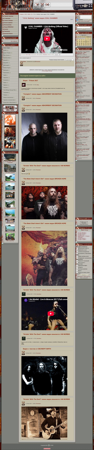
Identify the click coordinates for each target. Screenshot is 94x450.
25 (77, 44)
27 (81, 44)
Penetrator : (33, 98)
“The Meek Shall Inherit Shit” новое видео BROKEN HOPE (44, 179)
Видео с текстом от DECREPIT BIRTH (37, 349)
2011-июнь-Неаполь (10, 172)
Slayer (4, 82)
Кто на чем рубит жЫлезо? (82, 57)
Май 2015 (84, 35)
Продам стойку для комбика (82, 105)
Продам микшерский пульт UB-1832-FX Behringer (83, 112)
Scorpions (5, 80)
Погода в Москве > (82, 232)
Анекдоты (80, 267)
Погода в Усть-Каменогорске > (81, 235)
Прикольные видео (82, 265)
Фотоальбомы (7, 24)
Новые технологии (8, 97)
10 (90, 39)
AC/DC (5, 50)
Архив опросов (87, 276)
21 (83, 43)
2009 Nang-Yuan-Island (10, 190)
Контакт (6, 29)
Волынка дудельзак (80, 125)
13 (81, 41)
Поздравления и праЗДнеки (81, 54)
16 (88, 41)
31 (90, 44)
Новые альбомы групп (83, 256)
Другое (79, 270)
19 (79, 43)
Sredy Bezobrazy (80, 67)
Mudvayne (5, 70)
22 (85, 43)
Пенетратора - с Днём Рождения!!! (81, 53)
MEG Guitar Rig (10, 222)
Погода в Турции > (82, 239)
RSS (91, 11)
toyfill (77, 156)
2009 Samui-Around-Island (10, 181)
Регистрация (9, 11)
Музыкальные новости (83, 248)
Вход (14, 11)
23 (88, 43)
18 (77, 43)
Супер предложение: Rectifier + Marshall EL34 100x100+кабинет (83, 119)
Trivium (5, 94)
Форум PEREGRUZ (8, 27)
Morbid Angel (6, 67)
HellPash (78, 132)
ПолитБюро (79, 72)
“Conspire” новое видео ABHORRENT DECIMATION (42, 94)
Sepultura (5, 77)
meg (83, 53)
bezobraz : (34, 294)
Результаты (80, 276)
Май (29, 14)
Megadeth (5, 62)
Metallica (5, 60)
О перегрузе (7, 18)
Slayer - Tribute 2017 (30, 80)
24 (90, 43)
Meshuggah (6, 65)
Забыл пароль (81, 21)
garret (87, 125)
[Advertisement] (84, 189)
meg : (33, 84)
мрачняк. (78, 87)
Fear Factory (6, 55)
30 (88, 44)
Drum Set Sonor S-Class (10, 199)
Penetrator (45, 54)
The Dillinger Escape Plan (9, 90)
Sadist (4, 75)
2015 (26, 14)
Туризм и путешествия (9, 99)
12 (79, 41)
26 (79, 44)
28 (83, 44)
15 (31, 14)
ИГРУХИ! (78, 92)
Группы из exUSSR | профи (81, 68)
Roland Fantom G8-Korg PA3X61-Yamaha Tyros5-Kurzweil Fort (83, 131)
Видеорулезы (79, 62)
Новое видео (6, 47)
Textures (5, 87)
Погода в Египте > (82, 238)
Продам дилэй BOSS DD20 (82, 155)
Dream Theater (6, 52)
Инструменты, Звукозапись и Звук (83, 59)
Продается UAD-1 (80, 144)
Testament (5, 92)
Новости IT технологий (83, 260)
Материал (37, 61)
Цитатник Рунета (8, 33)
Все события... (14, 41)
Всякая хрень (79, 63)
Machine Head (6, 57)
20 (81, 43)
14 (83, 41)
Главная (4, 11)
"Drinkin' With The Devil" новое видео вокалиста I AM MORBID (46, 166)
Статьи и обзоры (8, 20)
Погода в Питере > (82, 233)
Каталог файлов (8, 22)
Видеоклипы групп (82, 249)
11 (77, 41)
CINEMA (78, 82)
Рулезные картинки (82, 268)
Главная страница (8, 16)
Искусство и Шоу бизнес (9, 102)
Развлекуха (7, 31)
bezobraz (87, 67)
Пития (77, 96)
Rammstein (6, 72)
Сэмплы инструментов (83, 251)
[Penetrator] (23, 62)
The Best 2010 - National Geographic (10, 162)
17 (90, 41)
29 (85, 44)
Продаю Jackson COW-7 (81, 137)
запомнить (80, 19)
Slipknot (5, 85)
